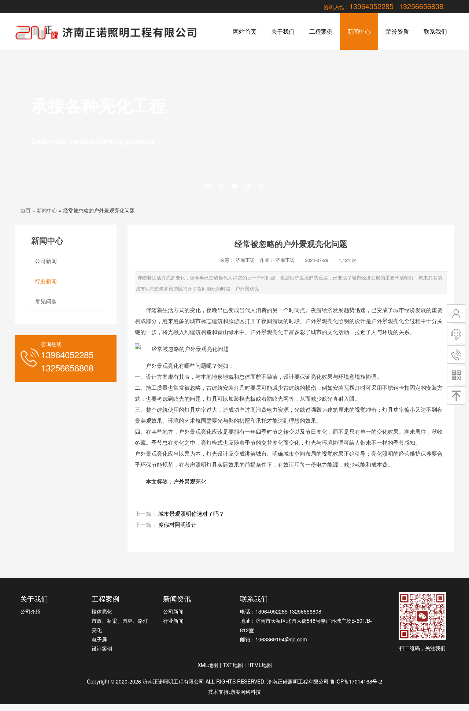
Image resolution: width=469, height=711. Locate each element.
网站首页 (244, 31)
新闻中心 (359, 31)
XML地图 (207, 665)
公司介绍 (30, 611)
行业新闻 (46, 281)
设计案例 (102, 648)
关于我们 (283, 31)
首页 (26, 210)
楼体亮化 (102, 611)
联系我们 (435, 31)
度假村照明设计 (177, 524)
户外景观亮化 (189, 481)
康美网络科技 (245, 691)
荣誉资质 (397, 31)
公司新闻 (46, 260)
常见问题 (46, 301)
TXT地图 (233, 665)
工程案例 (321, 31)
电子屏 (99, 639)
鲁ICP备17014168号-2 (356, 681)
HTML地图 (259, 665)
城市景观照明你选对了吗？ (191, 513)
